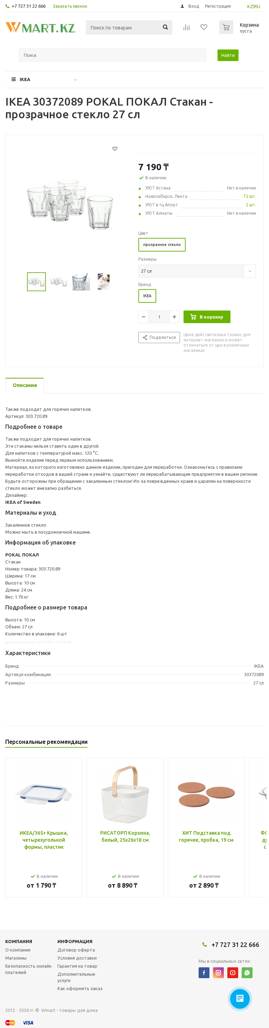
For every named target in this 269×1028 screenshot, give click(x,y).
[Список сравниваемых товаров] (186, 29)
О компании (17, 949)
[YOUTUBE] (232, 972)
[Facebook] (204, 972)
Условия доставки (77, 957)
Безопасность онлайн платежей (28, 969)
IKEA (25, 79)
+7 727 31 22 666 (29, 6)
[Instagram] (218, 972)
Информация (74, 941)
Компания (18, 941)
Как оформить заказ (80, 988)
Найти (228, 55)
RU (257, 6)
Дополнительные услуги (76, 977)
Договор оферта (76, 949)
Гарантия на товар (77, 965)
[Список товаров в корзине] (240, 32)
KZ (250, 6)
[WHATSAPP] (247, 972)
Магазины (16, 957)
